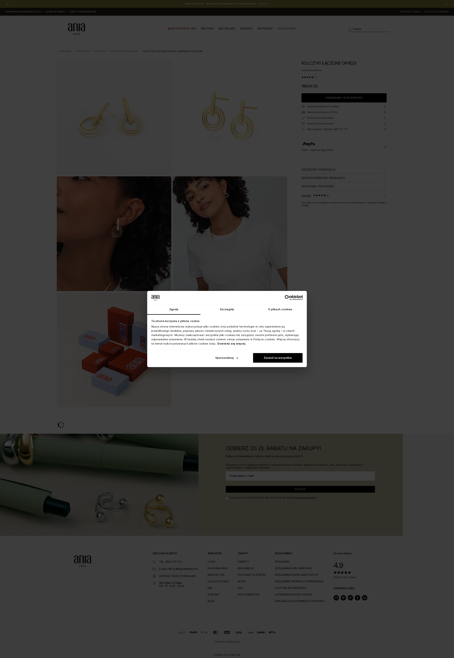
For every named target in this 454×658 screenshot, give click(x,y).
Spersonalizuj (224, 357)
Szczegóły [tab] (227, 309)
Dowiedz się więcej (231, 343)
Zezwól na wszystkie (278, 357)
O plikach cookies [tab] (280, 309)
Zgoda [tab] (173, 309)
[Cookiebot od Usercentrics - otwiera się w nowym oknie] (287, 297)
